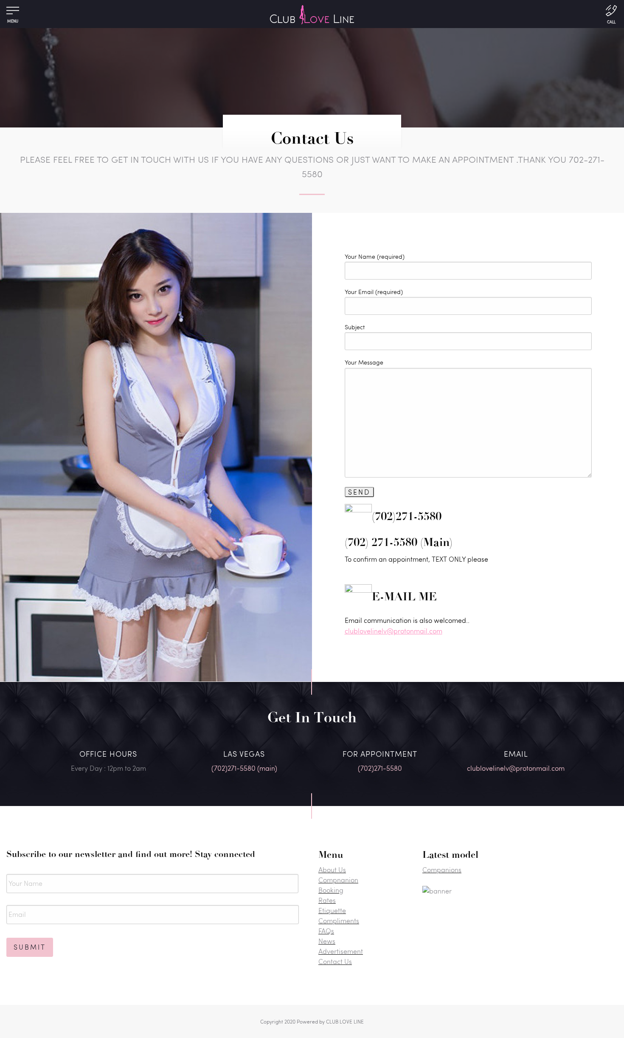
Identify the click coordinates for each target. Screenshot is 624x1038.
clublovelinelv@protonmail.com (393, 630)
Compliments (338, 920)
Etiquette (332, 910)
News (326, 940)
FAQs (326, 930)
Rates (327, 900)
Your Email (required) (374, 292)
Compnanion (338, 879)
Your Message (364, 362)
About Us (332, 869)
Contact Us (335, 961)
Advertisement (340, 951)
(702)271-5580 (380, 768)
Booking (330, 889)
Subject (355, 327)
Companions (441, 869)
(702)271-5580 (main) (244, 768)
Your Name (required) (375, 256)
